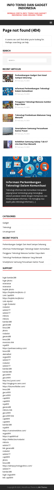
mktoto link (7, 410)
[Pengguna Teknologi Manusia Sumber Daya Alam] (8, 107)
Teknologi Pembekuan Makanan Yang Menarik (33, 116)
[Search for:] (27, 60)
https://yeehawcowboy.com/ (15, 348)
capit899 (6, 398)
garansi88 (7, 324)
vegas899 (7, 357)
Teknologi (7, 227)
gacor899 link (8, 416)
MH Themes (42, 487)
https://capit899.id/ (10, 436)
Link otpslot (8, 301)
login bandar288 (9, 277)
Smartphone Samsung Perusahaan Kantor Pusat (31, 129)
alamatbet (7, 354)
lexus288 (6, 327)
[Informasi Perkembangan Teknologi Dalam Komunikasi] (8, 93)
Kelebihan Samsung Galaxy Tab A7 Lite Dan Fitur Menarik (31, 142)
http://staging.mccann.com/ (14, 383)
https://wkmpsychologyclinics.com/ (17, 466)
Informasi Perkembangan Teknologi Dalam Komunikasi (32, 89)
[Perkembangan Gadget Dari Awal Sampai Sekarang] (8, 80)
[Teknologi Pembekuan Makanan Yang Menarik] (8, 120)
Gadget (6, 223)
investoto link (8, 342)
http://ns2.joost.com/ (11, 380)
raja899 (6, 345)
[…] (34, 202)
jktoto (5, 330)
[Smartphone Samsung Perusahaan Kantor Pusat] (8, 133)
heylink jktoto (8, 289)
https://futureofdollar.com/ (14, 386)
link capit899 (8, 477)
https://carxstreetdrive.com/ (14, 430)
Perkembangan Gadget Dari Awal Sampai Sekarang (31, 76)
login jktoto (7, 280)
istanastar (7, 283)
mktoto (6, 316)
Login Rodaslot (9, 304)
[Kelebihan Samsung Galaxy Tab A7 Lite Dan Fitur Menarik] (8, 147)
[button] (50, 22)
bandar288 (7, 321)
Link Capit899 (8, 295)
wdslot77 (6, 310)
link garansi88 (8, 448)
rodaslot (6, 307)
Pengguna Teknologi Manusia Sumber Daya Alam (33, 103)
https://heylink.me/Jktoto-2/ (14, 292)
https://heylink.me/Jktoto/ (13, 298)
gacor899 (7, 374)
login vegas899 (9, 474)
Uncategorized (9, 231)
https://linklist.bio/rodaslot (14, 439)
